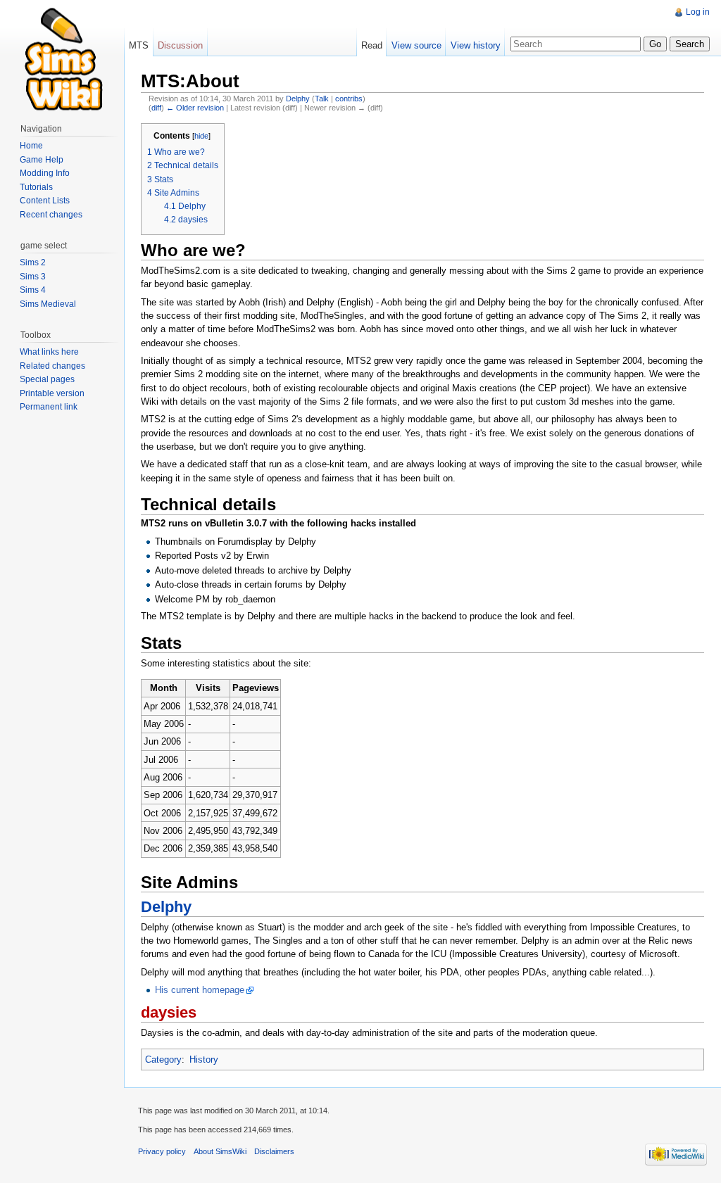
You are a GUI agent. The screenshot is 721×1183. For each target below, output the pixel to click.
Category (163, 1059)
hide (201, 136)
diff (156, 107)
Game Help (41, 160)
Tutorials (36, 187)
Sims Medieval (48, 304)
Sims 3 (33, 276)
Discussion (180, 45)
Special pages (47, 379)
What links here (49, 352)
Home (31, 146)
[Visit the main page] (62, 56)
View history (476, 45)
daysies (168, 1012)
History (203, 1059)
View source (416, 45)
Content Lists (45, 200)
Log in (698, 12)
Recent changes (51, 215)
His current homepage (199, 990)
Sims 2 (33, 262)
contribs (349, 98)
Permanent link (48, 407)
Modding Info (45, 173)
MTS (139, 45)
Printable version (52, 393)
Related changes (52, 366)
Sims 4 (33, 290)
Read (371, 45)
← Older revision (195, 107)
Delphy (298, 98)
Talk (322, 98)
